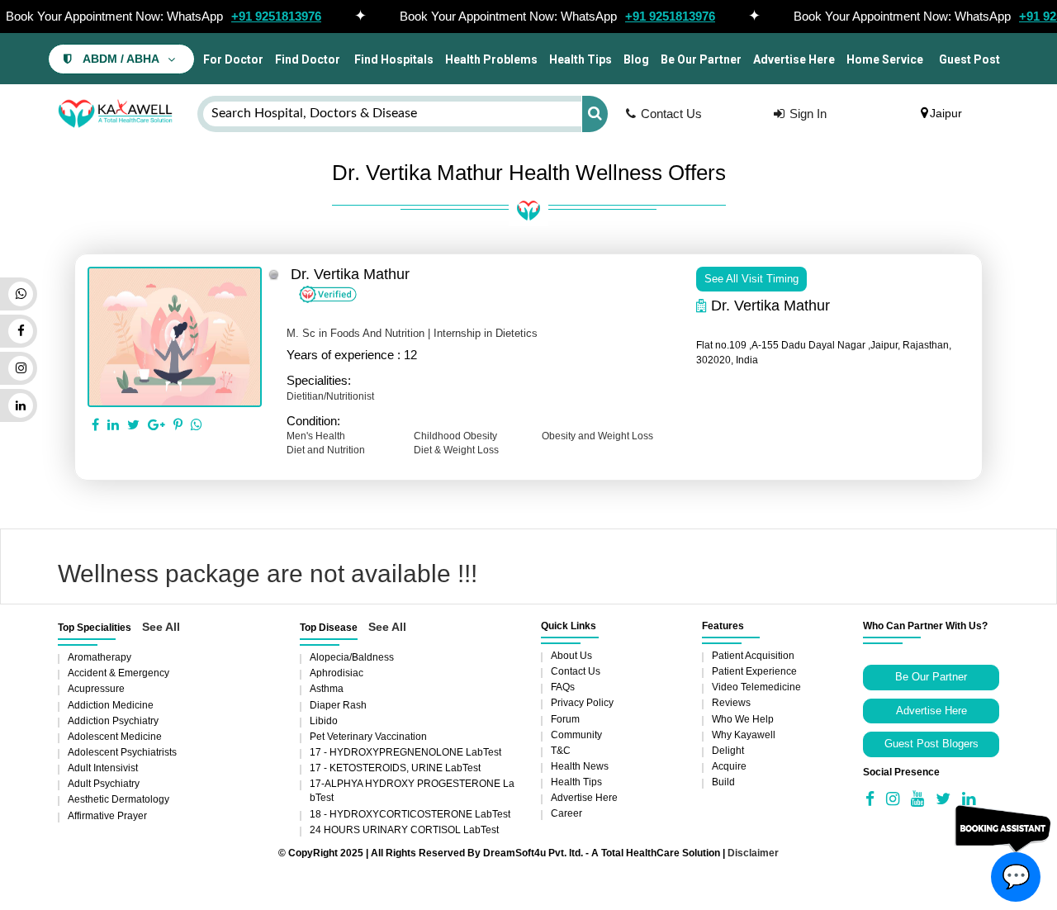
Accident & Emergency (118, 673)
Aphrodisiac (336, 673)
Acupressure (96, 688)
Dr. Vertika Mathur (350, 274)
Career (566, 813)
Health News (580, 766)
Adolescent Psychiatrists (122, 752)
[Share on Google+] (156, 426)
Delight (728, 750)
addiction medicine (111, 705)
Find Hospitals (393, 59)
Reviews (731, 703)
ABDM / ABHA (121, 59)
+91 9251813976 (276, 16)
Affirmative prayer (107, 816)
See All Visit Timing (751, 279)
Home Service (884, 59)
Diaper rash (338, 705)
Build (723, 782)
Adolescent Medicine (115, 736)
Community (576, 735)
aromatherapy (99, 657)
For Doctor (232, 59)
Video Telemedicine (756, 687)
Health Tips (580, 59)
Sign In (808, 114)
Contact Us (671, 114)
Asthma (327, 688)
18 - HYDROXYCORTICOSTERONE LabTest (410, 814)
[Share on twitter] (133, 426)
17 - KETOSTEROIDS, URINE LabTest (395, 768)
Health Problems (491, 59)
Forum (565, 719)
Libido (324, 721)
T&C (561, 750)
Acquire (729, 766)
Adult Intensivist (103, 768)
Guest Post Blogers (931, 743)
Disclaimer (753, 853)
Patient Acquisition (753, 655)
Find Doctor (307, 59)
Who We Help (743, 719)
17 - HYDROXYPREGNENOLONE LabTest (405, 752)
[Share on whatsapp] (196, 426)
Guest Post (969, 59)
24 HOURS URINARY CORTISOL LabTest (404, 830)
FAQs (563, 687)
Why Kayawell (743, 735)
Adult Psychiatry (104, 783)
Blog (636, 59)
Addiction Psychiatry (113, 721)
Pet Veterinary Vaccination (368, 736)
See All (161, 626)
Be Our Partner (701, 59)
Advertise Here (794, 59)
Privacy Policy (582, 703)
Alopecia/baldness (352, 657)
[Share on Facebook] (95, 426)
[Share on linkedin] (113, 426)
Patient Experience (754, 671)
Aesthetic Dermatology (118, 799)
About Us (571, 655)
